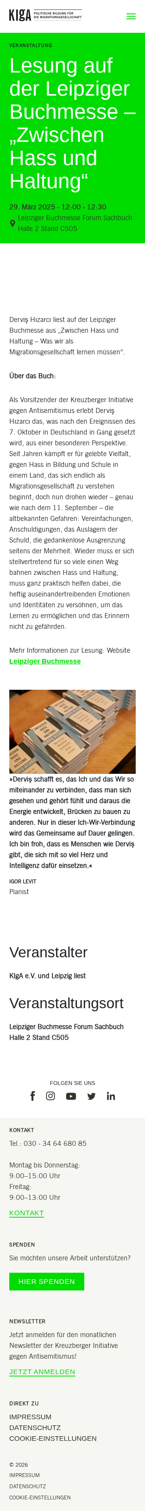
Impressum (30, 1417)
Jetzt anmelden (42, 1372)
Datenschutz (35, 1428)
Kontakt (26, 1213)
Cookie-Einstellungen (53, 1438)
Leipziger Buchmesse (45, 661)
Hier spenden (47, 1281)
